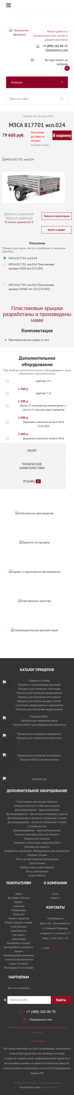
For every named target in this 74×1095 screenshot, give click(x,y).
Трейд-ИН (18, 914)
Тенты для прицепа (37, 871)
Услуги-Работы (37, 875)
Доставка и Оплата (19, 898)
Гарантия (18, 906)
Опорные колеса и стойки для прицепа (37, 805)
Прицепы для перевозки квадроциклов (39, 693)
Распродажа (18, 910)
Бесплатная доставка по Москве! (37, 136)
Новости (55, 898)
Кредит (18, 902)
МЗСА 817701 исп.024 (23, 258)
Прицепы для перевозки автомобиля (39, 755)
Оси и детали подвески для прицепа (37, 859)
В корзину (62, 135)
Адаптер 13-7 (43, 381)
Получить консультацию (57, 216)
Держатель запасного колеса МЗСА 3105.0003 (43, 424)
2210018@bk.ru (59, 948)
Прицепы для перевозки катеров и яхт (39, 738)
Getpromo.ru (50, 1087)
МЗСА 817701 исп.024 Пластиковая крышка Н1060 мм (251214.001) (31, 287)
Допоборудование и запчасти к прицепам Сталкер (37, 818)
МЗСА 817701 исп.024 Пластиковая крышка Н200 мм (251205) (31, 266)
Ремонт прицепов (18, 918)
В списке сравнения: (18, 222)
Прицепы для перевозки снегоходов (39, 688)
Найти (61, 1000)
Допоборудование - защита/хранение (37, 810)
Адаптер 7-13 (43, 393)
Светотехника (37, 863)
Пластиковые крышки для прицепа (37, 801)
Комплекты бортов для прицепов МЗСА (37, 842)
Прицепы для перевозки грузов (39, 720)
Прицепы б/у (39, 779)
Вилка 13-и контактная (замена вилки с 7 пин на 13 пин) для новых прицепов (43, 407)
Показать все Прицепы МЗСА (38, 116)
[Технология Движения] (19, 32)
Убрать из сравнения (19, 218)
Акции (18, 893)
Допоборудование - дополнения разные (37, 830)
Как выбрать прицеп (18, 943)
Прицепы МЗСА (39, 716)
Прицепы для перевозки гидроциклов (39, 734)
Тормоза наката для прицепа (37, 867)
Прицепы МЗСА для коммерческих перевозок (39, 724)
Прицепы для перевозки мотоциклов (39, 697)
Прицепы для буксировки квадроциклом (39, 709)
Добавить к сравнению (19, 214)
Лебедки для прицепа (37, 846)
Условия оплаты (40, 145)
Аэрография (19, 939)
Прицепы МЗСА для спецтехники (39, 759)
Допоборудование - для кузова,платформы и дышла (37, 814)
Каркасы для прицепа (37, 838)
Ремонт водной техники (18, 922)
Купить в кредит (56, 229)
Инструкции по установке (19, 967)
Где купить (19, 934)
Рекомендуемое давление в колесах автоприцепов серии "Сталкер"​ (18, 959)
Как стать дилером (19, 988)
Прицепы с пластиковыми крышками (39, 684)
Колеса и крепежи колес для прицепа (37, 834)
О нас (55, 893)
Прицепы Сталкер (39, 680)
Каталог (17, 82)
